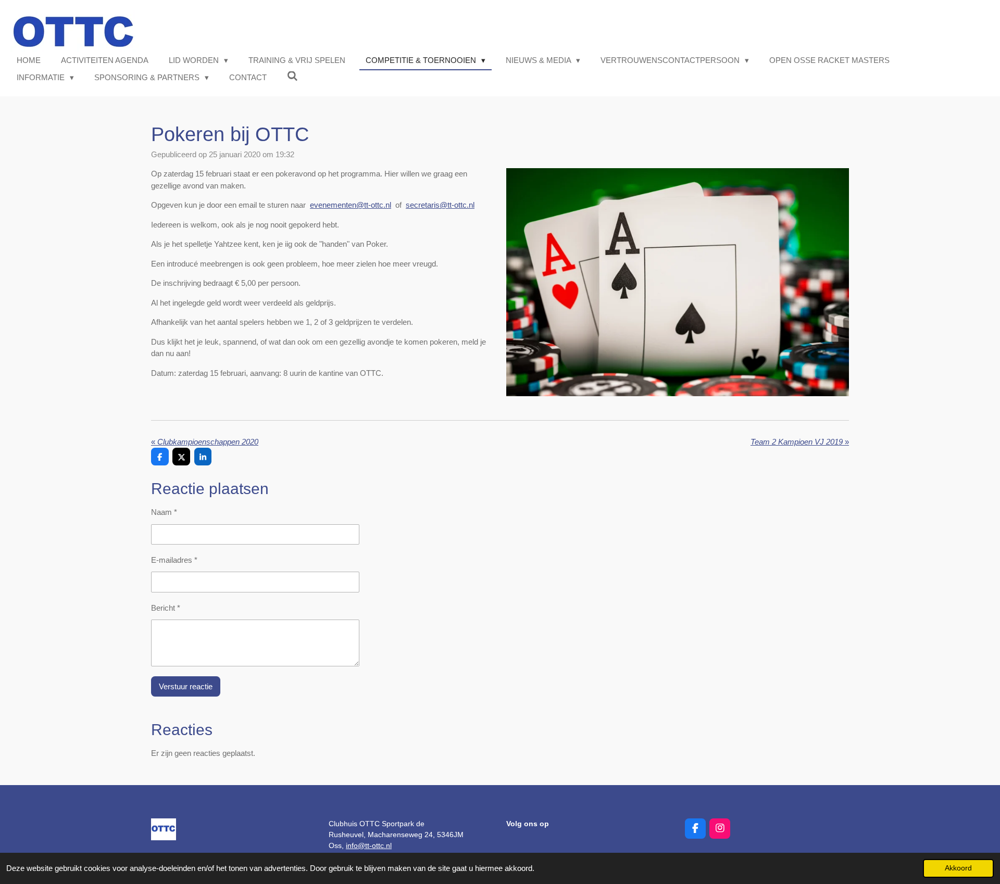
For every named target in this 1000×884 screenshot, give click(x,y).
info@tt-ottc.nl (369, 845)
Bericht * (165, 607)
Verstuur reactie (186, 686)
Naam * (164, 512)
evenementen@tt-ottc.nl (350, 204)
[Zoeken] (292, 76)
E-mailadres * (174, 559)
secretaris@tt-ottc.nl (440, 204)
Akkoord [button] (958, 868)
